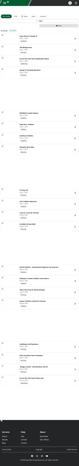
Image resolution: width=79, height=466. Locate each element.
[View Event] (75, 39)
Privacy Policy (6, 449)
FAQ (22, 436)
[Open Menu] (4, 3)
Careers (24, 443)
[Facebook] (32, 456)
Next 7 (34, 16)
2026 (15, 16)
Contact (24, 440)
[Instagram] (42, 456)
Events (4, 436)
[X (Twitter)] (37, 456)
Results (5, 440)
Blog (4, 443)
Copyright (39, 449)
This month (6, 16)
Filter (41, 21)
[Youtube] (47, 456)
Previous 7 (43, 16)
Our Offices (44, 440)
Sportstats (44, 436)
